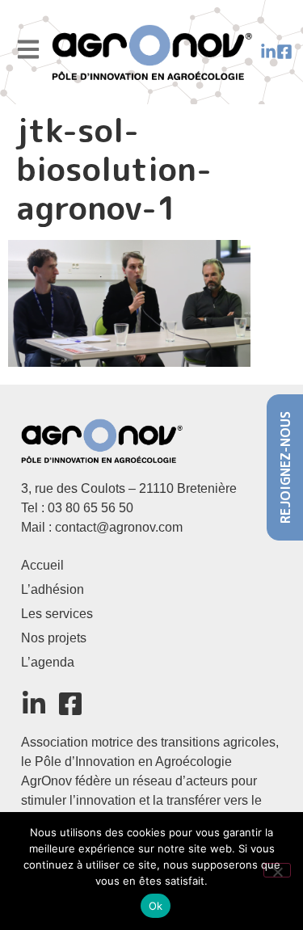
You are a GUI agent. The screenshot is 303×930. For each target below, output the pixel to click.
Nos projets (53, 638)
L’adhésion (52, 589)
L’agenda (47, 662)
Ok (156, 905)
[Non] (277, 870)
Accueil (42, 565)
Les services (57, 614)
